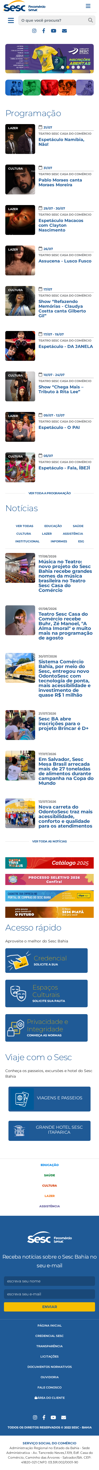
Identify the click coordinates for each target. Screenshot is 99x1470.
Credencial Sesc (49, 1336)
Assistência (49, 1206)
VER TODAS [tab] (24, 526)
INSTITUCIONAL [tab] (27, 541)
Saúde (49, 1175)
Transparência (49, 1346)
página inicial (49, 1325)
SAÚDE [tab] (78, 526)
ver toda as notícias (49, 841)
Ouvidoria (50, 1377)
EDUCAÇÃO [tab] (53, 526)
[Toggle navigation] (88, 6)
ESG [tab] (81, 541)
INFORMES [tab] (59, 541)
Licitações (49, 1356)
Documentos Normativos (49, 1367)
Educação (50, 1165)
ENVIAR (49, 1306)
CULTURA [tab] (23, 534)
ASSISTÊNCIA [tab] (73, 534)
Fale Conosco (49, 1387)
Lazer (50, 1196)
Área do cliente (51, 1398)
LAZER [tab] (47, 534)
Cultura (49, 1185)
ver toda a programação (50, 493)
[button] (62, 67)
